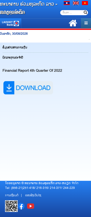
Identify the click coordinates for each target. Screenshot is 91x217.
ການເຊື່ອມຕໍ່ (11, 195)
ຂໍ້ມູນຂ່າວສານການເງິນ (15, 47)
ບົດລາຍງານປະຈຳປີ (13, 57)
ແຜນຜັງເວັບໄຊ (33, 195)
